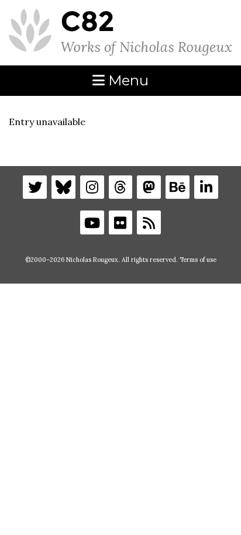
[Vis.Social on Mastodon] (149, 187)
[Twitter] (35, 187)
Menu (127, 80)
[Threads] (121, 187)
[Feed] (149, 222)
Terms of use (198, 260)
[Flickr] (121, 222)
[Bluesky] (63, 187)
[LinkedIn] (206, 187)
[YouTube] (92, 222)
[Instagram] (92, 187)
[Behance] (178, 187)
